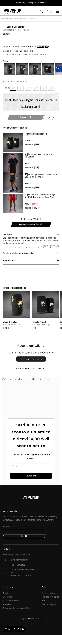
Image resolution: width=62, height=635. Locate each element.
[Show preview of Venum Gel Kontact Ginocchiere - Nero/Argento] (56, 315)
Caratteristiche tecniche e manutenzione (18, 253)
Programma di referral (11, 601)
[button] (41, 11)
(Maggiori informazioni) (50, 246)
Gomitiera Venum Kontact (37, 134)
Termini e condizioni (49, 593)
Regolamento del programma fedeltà (16, 608)
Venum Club (7, 604)
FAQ (43, 601)
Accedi (5, 593)
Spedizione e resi (9, 261)
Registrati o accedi (30, 106)
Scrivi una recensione (31, 359)
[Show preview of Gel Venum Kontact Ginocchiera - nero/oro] (28, 315)
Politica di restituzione (50, 597)
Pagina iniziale (5, 18)
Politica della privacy (50, 604)
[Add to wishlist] (49, 117)
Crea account (7, 597)
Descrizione (7, 234)
